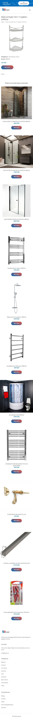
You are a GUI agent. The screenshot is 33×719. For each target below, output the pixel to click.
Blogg (3, 696)
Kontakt (3, 699)
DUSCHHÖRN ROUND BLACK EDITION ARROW (16, 170)
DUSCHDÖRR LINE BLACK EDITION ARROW (16, 219)
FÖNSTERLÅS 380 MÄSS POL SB (16, 514)
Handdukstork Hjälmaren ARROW (16, 366)
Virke (2, 685)
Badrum (3, 662)
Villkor (3, 701)
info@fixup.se (5, 653)
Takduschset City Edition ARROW (16, 317)
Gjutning (3, 671)
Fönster (3, 665)
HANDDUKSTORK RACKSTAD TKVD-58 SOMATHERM (16, 464)
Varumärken (11, 57)
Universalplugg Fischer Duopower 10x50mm (16, 612)
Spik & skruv (4, 679)
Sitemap (3, 707)
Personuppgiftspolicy (7, 704)
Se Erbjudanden (23, 3)
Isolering (3, 677)
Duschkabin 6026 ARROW (16, 415)
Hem (2, 22)
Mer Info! (7, 67)
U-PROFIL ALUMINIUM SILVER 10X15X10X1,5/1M (16, 563)
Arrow (17, 57)
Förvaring (4, 668)
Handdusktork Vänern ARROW (17, 268)
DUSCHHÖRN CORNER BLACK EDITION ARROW (16, 121)
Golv (2, 674)
